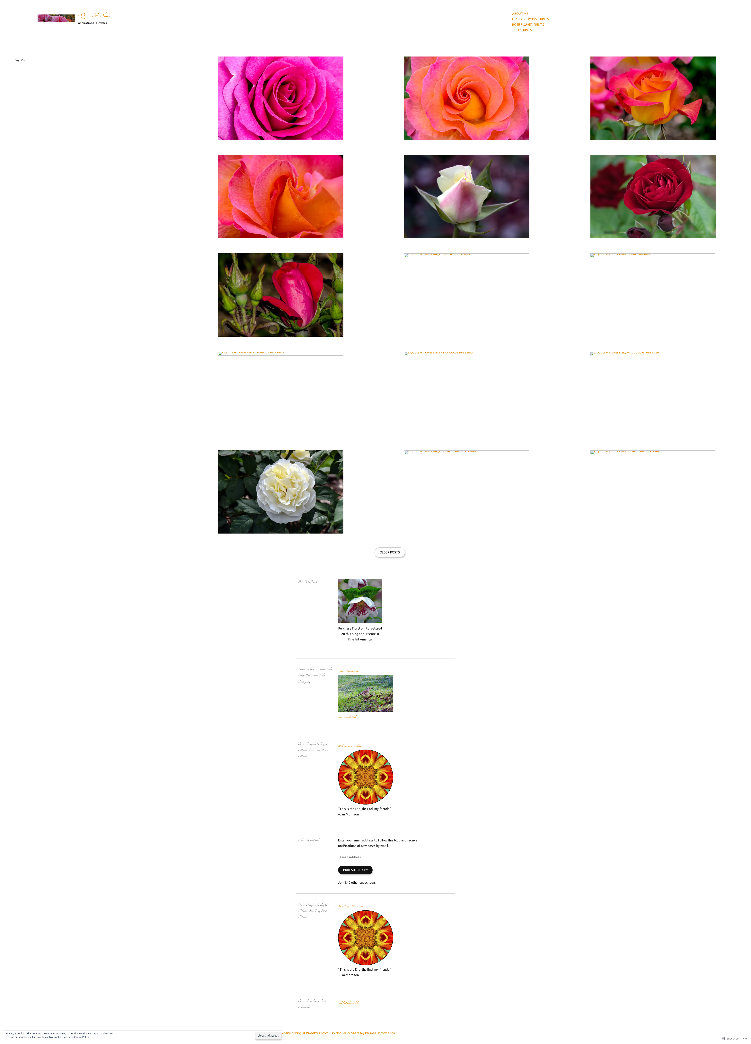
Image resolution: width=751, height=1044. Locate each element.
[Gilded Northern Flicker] (365, 710)
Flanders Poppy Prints (530, 19)
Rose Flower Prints (528, 24)
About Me (520, 13)
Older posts (390, 552)
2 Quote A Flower (95, 15)
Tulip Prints (522, 30)
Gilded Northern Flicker (348, 671)
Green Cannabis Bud (347, 716)
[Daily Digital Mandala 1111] (365, 803)
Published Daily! (355, 870)
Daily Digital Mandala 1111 (350, 745)
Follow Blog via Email (308, 840)
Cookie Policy (81, 1037)
